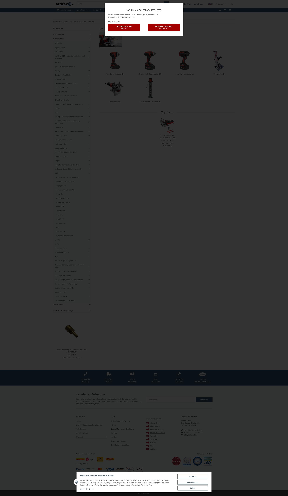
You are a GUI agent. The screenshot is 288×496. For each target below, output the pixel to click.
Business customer (163, 27)
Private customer (124, 27)
